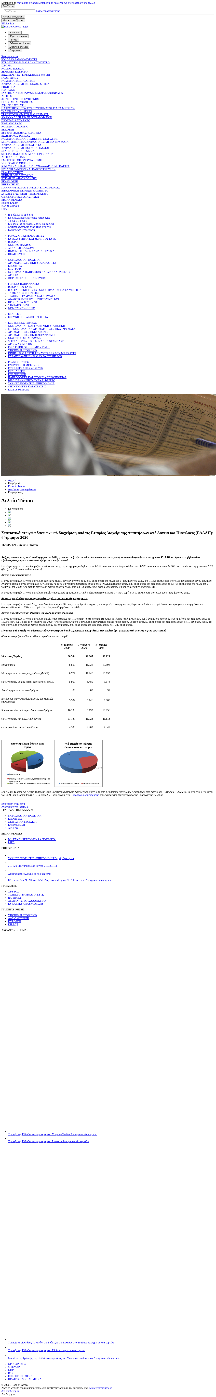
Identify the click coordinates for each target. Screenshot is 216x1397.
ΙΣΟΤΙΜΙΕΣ (14, 897)
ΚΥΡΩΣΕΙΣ (14, 921)
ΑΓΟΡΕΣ (6, 96)
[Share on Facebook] (9, 518)
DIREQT (13, 924)
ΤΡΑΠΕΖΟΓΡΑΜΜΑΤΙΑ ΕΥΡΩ (26, 894)
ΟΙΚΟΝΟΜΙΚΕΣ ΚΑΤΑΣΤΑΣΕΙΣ (20, 196)
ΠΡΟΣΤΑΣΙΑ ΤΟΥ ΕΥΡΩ (15, 120)
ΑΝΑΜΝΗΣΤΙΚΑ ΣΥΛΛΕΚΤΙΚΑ (27, 900)
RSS (10, 1373)
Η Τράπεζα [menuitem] (14, 32)
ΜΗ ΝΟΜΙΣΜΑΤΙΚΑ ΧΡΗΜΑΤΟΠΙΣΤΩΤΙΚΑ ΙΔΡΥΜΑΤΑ (35, 141)
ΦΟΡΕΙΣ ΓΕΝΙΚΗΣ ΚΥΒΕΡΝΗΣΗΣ (21, 99)
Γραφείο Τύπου (16, 486)
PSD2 (11, 842)
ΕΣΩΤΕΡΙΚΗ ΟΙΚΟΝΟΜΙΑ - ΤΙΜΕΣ (22, 160)
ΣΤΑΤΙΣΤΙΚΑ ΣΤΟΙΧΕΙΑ (22, 821)
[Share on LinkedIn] (9, 515)
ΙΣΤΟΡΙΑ (6, 65)
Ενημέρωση (14, 229)
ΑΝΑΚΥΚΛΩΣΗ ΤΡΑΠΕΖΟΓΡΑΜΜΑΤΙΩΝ (26, 117)
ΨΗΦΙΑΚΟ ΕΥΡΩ (11, 123)
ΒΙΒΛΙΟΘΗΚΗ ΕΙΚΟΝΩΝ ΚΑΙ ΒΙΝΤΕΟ (24, 190)
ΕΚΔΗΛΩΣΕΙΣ (9, 181)
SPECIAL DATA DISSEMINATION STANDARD (29, 154)
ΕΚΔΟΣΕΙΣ (7, 129)
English (9, 202)
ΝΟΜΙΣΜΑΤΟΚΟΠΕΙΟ (14, 126)
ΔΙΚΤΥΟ (13, 827)
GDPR (12, 1370)
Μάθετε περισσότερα (100, 1387)
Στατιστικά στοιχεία (18, 226)
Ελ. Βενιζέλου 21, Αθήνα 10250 (60, 880)
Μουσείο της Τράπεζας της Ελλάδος (64, 1358)
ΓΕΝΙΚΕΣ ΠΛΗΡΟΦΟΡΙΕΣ (17, 102)
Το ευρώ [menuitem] (13, 39)
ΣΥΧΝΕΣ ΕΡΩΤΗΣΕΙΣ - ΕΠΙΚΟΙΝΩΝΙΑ (24, 193)
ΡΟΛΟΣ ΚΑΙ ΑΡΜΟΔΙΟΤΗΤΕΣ (19, 59)
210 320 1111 (32, 865)
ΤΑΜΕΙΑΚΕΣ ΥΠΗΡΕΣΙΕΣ (16, 111)
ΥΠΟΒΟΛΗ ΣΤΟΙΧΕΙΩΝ (16, 163)
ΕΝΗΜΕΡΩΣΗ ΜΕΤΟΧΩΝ (17, 175)
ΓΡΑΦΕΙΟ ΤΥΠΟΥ (12, 172)
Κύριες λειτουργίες (18, 217)
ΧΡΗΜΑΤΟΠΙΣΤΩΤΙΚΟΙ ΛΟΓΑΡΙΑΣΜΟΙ (25, 147)
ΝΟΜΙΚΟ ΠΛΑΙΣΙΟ (12, 68)
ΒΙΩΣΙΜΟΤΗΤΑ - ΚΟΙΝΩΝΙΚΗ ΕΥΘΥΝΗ (25, 74)
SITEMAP (14, 1366)
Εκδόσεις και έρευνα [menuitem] (19, 43)
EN (7, 23)
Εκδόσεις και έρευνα (19, 223)
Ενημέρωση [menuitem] (15, 50)
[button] (48, 10)
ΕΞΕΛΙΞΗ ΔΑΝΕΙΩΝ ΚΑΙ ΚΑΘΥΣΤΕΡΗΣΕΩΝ (28, 169)
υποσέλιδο (81, 2)
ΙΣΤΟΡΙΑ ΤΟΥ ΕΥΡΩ (13, 105)
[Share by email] (9, 522)
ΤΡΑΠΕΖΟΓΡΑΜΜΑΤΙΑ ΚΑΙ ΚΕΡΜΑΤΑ (25, 114)
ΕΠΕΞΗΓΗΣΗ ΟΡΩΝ (20, 1376)
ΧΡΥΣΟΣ (13, 891)
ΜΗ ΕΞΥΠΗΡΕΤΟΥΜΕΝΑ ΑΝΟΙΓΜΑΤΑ (32, 839)
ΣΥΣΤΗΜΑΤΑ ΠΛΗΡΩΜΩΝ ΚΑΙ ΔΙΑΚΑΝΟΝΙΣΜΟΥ (32, 93)
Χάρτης (29, 873)
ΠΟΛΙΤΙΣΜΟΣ (9, 77)
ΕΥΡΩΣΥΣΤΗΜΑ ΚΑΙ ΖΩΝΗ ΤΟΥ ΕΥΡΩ (25, 62)
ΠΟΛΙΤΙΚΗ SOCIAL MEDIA (25, 1379)
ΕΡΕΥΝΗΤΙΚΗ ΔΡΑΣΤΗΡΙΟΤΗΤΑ (21, 132)
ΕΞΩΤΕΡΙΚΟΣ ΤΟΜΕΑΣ (15, 135)
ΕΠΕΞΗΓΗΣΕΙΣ (10, 184)
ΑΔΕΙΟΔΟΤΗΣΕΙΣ (18, 918)
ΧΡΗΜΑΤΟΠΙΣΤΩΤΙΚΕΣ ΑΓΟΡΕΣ (21, 144)
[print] (9, 525)
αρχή (27, 2)
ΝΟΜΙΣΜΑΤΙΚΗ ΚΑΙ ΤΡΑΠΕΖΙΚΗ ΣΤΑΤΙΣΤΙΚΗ (29, 138)
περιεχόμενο (52, 2)
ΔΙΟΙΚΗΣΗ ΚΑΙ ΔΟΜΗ (15, 71)
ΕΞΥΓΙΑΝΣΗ (9, 89)
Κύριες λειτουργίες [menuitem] (18, 36)
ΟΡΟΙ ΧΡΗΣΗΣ (17, 1363)
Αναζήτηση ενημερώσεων (22, 489)
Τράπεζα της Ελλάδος (52, 1134)
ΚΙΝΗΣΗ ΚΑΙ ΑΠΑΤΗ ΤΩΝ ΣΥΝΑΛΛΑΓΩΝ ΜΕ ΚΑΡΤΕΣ (35, 166)
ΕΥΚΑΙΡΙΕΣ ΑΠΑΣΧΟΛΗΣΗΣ (19, 178)
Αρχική (12, 480)
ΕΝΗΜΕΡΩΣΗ (16, 824)
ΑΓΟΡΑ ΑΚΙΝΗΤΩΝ (13, 157)
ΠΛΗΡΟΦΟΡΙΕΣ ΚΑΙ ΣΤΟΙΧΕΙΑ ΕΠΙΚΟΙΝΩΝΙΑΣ (30, 187)
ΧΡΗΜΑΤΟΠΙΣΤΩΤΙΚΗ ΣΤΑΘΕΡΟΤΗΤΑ (25, 83)
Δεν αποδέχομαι (10, 1391)
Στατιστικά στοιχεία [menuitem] (18, 47)
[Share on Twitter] (9, 512)
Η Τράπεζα (14, 214)
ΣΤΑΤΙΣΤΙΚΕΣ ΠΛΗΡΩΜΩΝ (18, 150)
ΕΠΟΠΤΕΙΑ (8, 86)
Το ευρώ (12, 220)
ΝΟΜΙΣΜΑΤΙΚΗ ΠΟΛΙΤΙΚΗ (18, 80)
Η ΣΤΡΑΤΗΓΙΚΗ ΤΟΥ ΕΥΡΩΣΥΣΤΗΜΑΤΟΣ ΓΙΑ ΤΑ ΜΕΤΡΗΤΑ (38, 108)
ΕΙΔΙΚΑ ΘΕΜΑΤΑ (11, 199)
